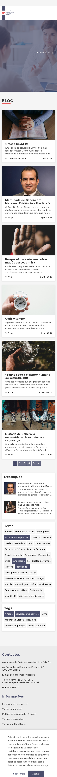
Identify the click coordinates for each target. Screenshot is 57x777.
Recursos (31, 614)
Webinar (40, 619)
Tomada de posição (15, 619)
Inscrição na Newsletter (15, 698)
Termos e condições (13, 713)
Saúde (33, 578)
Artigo (8, 608)
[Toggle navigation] (52, 7)
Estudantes (44, 549)
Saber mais (19, 768)
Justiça (32, 566)
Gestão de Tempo (41, 555)
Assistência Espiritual (16, 531)
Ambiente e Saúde (24, 525)
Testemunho (36, 584)
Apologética (42, 525)
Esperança (30, 549)
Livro (44, 608)
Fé (28, 555)
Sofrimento (45, 578)
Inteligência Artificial (16, 566)
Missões (30, 572)
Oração (40, 572)
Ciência (36, 531)
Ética (7, 555)
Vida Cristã (10, 590)
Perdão (9, 578)
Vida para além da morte (31, 590)
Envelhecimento (14, 549)
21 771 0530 (27, 674)
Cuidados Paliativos (15, 537)
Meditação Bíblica (14, 572)
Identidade (21, 561)
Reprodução (21, 578)
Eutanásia (18, 555)
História (9, 561)
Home (40, 46)
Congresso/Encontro (26, 608)
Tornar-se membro (12, 703)
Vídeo (31, 619)
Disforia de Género (15, 543)
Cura (30, 537)
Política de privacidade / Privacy (19, 708)
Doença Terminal (36, 543)
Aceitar (35, 768)
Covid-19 (46, 531)
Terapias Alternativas (16, 584)
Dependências (42, 537)
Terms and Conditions (14, 718)
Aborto (8, 525)
